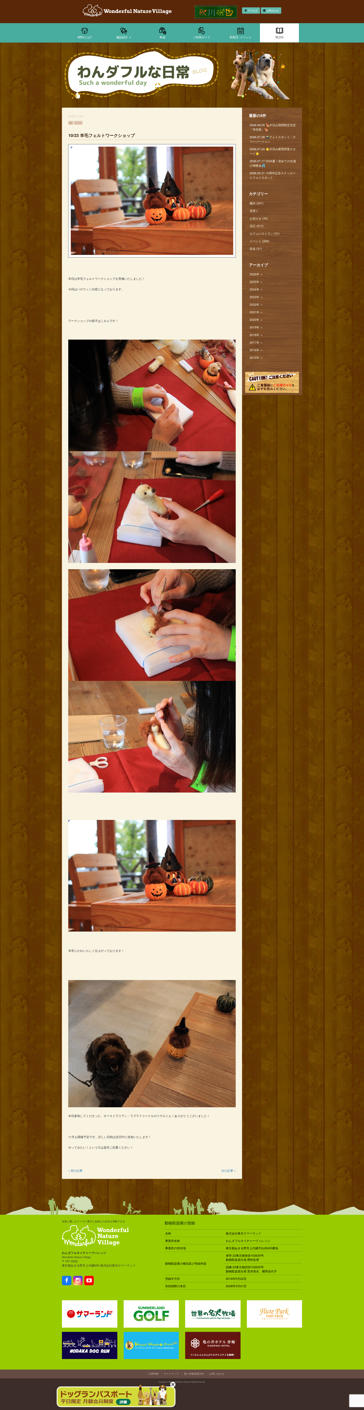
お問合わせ (272, 10)
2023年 (256, 297)
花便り (254, 211)
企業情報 (154, 1373)
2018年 (256, 335)
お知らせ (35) (259, 218)
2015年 (256, 357)
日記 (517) (257, 226)
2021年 (256, 312)
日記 (70, 123)
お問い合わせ (216, 1373)
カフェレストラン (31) (265, 233)
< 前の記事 (75, 1170)
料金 (163, 37)
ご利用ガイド (201, 37)
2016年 (256, 350)
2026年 (256, 274)
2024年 (256, 289)
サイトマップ (171, 1373)
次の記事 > (228, 1170)
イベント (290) (259, 241)
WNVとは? (85, 37)
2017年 (256, 342)
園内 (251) (257, 203)
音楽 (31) (256, 248)
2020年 (256, 319)
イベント (78, 123)
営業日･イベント (240, 37)
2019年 (256, 327)
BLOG (280, 37)
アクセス (252, 10)
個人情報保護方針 (194, 1373)
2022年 (256, 304)
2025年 (256, 282)
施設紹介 (122, 37)
